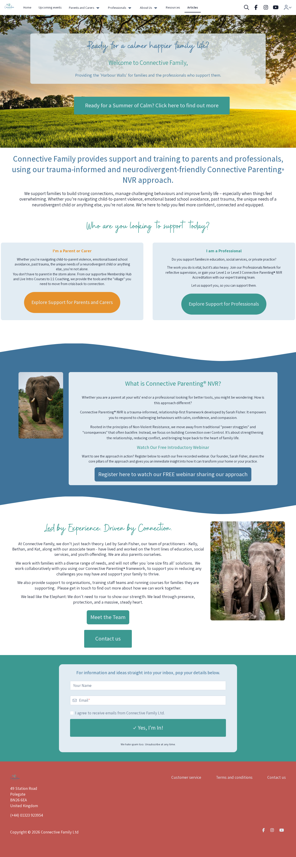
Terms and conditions (234, 777)
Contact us (276, 777)
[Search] (246, 7)
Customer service (186, 777)
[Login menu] (287, 7)
